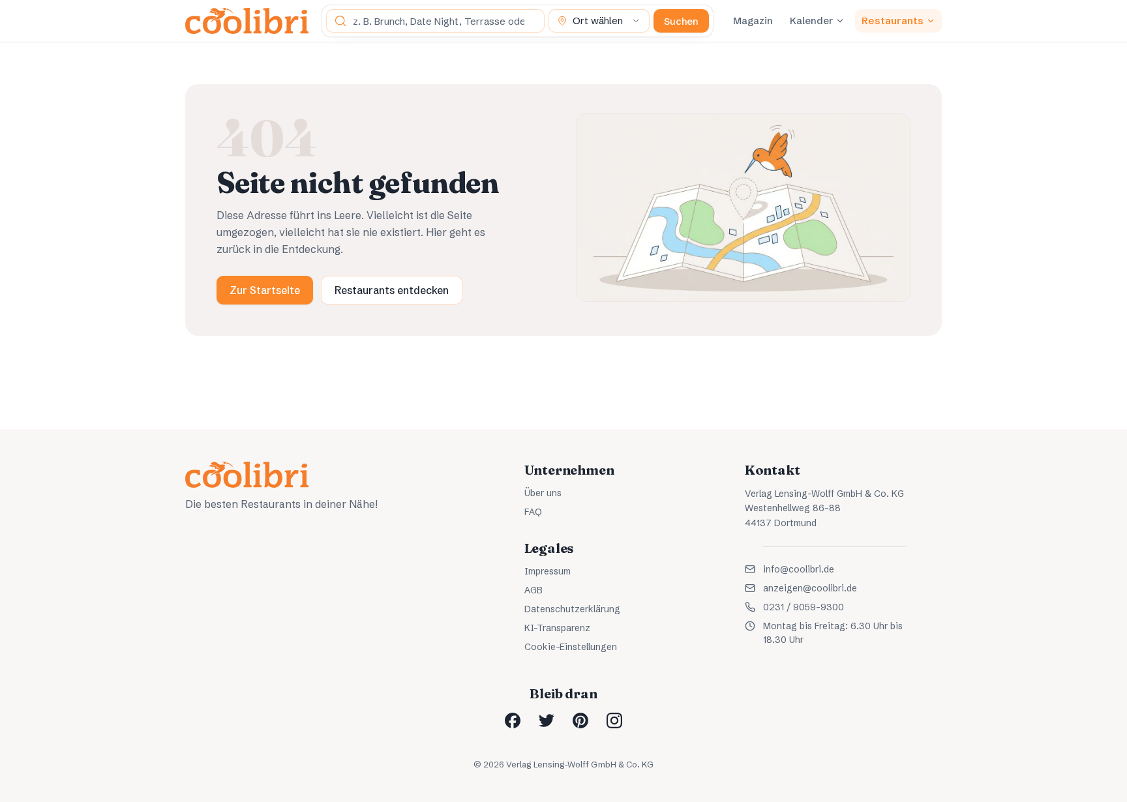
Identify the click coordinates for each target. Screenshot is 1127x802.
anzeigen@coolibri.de (810, 588)
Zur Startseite (265, 290)
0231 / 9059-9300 (803, 607)
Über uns (543, 493)
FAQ (533, 512)
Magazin (753, 20)
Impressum (547, 571)
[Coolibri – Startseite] (246, 21)
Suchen (681, 21)
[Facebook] (512, 720)
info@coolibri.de (798, 569)
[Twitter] (546, 720)
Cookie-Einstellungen (570, 647)
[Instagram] (614, 720)
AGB (533, 590)
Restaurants (893, 20)
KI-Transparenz (557, 628)
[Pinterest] (580, 720)
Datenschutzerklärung (572, 609)
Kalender (811, 20)
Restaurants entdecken (392, 290)
